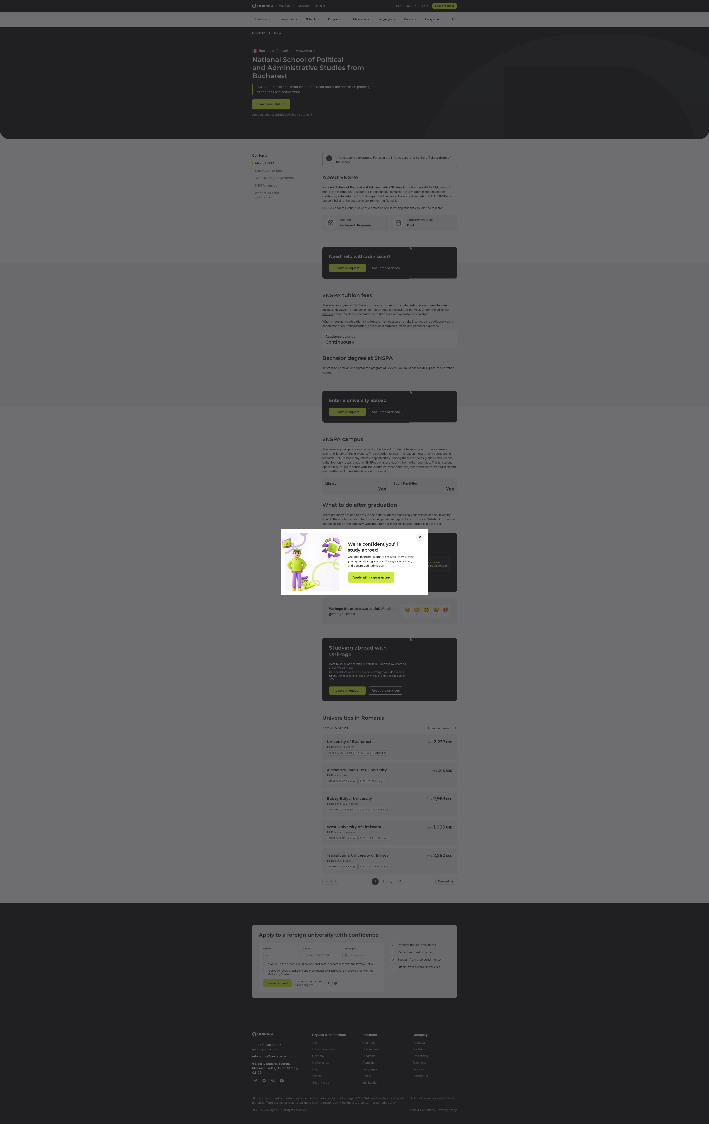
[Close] (420, 537)
